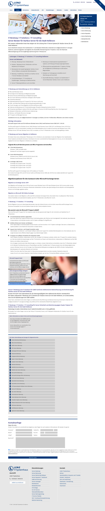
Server (17, 10)
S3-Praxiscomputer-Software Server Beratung (22, 386)
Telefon (35, 435)
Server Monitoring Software (39, 475)
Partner (80, 10)
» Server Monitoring (85, 36)
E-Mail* (10, 435)
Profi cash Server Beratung (18, 378)
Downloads (89, 2)
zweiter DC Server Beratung (18, 410)
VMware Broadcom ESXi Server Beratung (21, 402)
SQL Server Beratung (16, 391)
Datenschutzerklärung (12, 453)
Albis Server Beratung (17, 342)
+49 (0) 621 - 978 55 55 (79, 2)
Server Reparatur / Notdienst (39, 477)
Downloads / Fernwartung (66, 481)
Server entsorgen (36, 481)
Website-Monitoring (37, 500)
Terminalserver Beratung (17, 394)
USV (43, 10)
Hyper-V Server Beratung (17, 359)
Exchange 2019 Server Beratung (19, 351)
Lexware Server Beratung (17, 361)
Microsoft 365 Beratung (17, 372)
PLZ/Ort (36, 432)
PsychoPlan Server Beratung (18, 383)
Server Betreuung (36, 473)
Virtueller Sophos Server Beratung (19, 400)
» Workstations (83, 41)
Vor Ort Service (36, 490)
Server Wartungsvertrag (38, 494)
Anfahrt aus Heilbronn (17, 482)
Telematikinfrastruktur (37, 492)
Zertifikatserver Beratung (17, 408)
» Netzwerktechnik (84, 39)
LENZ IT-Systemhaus (65, 471)
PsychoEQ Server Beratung (18, 380)
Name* (10, 432)
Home (11, 10)
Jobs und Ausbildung (65, 479)
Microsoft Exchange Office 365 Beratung (21, 375)
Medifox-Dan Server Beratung (18, 370)
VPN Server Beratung (16, 405)
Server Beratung (36, 471)
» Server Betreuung (85, 30)
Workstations (26, 10)
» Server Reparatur (84, 33)
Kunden (66, 10)
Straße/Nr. (36, 430)
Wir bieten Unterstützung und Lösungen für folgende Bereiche (24, 337)
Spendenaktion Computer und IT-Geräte (70, 475)
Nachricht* (11, 438)
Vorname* (10, 430)
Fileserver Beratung (16, 353)
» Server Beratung (84, 28)
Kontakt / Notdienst (65, 477)
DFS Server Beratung (16, 348)
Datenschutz (63, 483)
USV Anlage (35, 487)
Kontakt (95, 2)
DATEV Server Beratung (17, 345)
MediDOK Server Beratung (17, 367)
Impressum (63, 485)
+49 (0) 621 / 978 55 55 (17, 478)
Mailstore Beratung (16, 364)
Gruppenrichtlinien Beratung (18, 356)
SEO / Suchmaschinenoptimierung (41, 498)
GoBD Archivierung (36, 479)
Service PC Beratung (16, 389)
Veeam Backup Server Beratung (19, 397)
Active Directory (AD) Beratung (19, 340)
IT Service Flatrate (36, 496)
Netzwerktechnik (35, 10)
